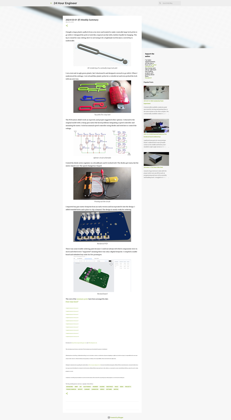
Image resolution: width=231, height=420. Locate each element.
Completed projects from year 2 (72, 311)
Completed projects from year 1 (72, 308)
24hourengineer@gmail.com (95, 364)
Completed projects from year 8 (72, 330)
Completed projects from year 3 (72, 314)
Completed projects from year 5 (72, 320)
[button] (67, 26)
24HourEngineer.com (92, 342)
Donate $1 (148, 78)
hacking (102, 386)
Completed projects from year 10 (72, 336)
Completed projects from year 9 (72, 333)
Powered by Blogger (116, 417)
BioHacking (69, 386)
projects (128, 386)
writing (116, 389)
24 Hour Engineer (65, 3)
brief (76, 386)
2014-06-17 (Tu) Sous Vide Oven (153, 167)
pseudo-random (71, 389)
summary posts (82, 299)
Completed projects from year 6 (72, 323)
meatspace (109, 386)
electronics (87, 386)
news (121, 386)
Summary (87, 389)
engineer (95, 386)
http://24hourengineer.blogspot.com (79, 342)
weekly (102, 389)
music (116, 386)
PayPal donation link (150, 65)
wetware (109, 389)
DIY (80, 386)
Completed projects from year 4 (72, 317)
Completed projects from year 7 (72, 327)
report (80, 389)
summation (95, 389)
